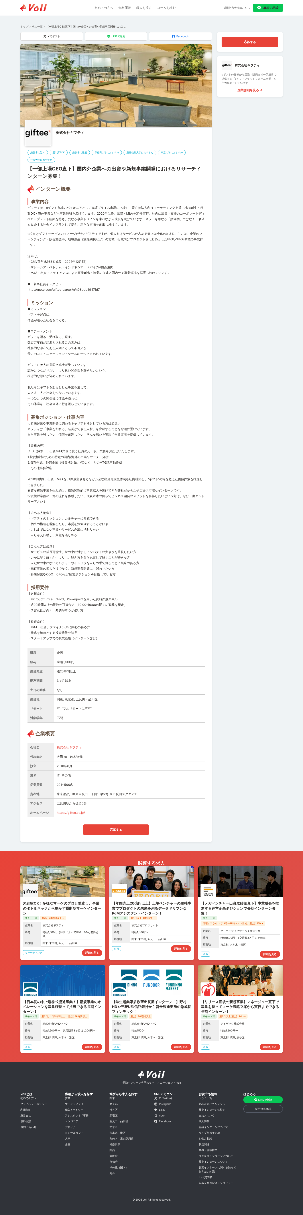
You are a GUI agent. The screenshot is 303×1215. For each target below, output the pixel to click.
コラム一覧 (205, 1098)
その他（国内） (119, 1167)
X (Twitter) (165, 1098)
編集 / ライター (74, 1109)
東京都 (114, 1104)
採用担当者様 (263, 1108)
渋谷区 (114, 1109)
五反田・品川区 (119, 1121)
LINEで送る (118, 36)
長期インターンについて (213, 1161)
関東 (112, 1098)
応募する (116, 830)
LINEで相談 (270, 8)
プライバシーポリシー (33, 1104)
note (162, 1115)
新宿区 (114, 1115)
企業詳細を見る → (250, 90)
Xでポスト (54, 36)
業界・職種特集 (208, 1150)
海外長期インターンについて (216, 1156)
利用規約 (25, 1109)
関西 (112, 1150)
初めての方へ (103, 8)
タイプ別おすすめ (209, 1132)
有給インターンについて (213, 1127)
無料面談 (124, 8)
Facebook (182, 36)
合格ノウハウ (207, 1115)
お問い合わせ (28, 1127)
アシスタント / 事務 (77, 1115)
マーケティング (74, 1104)
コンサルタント (74, 1132)
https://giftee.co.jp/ (71, 812)
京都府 (114, 1161)
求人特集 (204, 1121)
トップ (24, 26)
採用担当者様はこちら (236, 7)
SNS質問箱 (205, 1177)
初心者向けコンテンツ (212, 1104)
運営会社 (25, 1115)
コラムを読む (166, 8)
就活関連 (204, 1144)
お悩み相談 (205, 1138)
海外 (112, 1173)
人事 (67, 1138)
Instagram (165, 1104)
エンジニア (71, 1121)
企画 (67, 1144)
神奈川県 (115, 1144)
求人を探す (144, 8)
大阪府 (114, 1156)
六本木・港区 (118, 1132)
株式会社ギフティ (70, 132)
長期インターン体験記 (212, 1109)
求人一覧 (37, 26)
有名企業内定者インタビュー (216, 1183)
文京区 (114, 1127)
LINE (162, 1109)
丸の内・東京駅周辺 (122, 1138)
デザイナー (71, 1127)
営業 (67, 1098)
